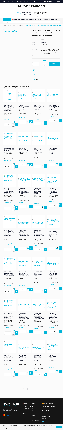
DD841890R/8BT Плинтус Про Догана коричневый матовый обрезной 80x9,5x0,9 (39, 106)
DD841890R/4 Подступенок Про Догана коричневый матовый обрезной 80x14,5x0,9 (54, 106)
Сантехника (25, 415)
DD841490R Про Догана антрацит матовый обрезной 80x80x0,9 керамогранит (9, 316)
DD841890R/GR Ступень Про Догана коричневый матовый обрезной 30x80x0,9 (24, 106)
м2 (44, 61)
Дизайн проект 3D (36, 417)
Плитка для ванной (27, 406)
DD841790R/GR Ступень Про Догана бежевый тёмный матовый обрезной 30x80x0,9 (24, 149)
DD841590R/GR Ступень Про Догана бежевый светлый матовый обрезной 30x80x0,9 (24, 233)
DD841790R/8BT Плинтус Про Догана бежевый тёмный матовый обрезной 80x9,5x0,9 (39, 149)
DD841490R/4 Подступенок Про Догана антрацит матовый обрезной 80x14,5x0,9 (53, 274)
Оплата (34, 403)
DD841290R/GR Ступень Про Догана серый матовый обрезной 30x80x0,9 (24, 358)
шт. (44, 63)
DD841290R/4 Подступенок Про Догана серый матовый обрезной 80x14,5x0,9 (53, 358)
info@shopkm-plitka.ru (38, 16)
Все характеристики (36, 55)
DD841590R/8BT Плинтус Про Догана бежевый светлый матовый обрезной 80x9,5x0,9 (39, 233)
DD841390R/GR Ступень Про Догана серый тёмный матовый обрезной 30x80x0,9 (24, 316)
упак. (44, 65)
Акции (25, 403)
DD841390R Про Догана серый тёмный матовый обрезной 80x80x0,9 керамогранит (9, 358)
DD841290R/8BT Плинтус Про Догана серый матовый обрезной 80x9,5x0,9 (38, 358)
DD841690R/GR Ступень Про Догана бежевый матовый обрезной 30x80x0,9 (24, 191)
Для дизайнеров (35, 420)
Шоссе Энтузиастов (49, 403)
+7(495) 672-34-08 (26, 12)
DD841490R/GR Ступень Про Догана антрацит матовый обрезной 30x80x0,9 (24, 274)
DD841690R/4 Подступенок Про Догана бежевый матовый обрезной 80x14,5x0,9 (53, 191)
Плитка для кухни (26, 408)
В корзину (55, 63)
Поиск (59, 22)
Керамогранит (26, 411)
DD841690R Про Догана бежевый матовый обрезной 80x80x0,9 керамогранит (9, 233)
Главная (4, 25)
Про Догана (20, 25)
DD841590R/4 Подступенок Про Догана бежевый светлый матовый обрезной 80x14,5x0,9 (53, 233)
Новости (34, 415)
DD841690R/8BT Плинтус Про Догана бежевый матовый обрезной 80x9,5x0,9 (38, 191)
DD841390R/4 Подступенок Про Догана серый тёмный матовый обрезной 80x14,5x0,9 (53, 317)
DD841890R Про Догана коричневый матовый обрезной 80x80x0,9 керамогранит (9, 149)
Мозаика (24, 413)
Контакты (34, 408)
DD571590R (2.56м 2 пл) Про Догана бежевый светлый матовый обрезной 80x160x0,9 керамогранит (9, 107)
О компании (34, 413)
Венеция (14, 25)
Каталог (9, 25)
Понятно (59, 426)
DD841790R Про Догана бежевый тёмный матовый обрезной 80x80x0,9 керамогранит (9, 191)
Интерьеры (34, 410)
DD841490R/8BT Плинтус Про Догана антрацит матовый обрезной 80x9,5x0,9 (38, 274)
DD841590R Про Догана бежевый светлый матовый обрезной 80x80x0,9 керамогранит (9, 274)
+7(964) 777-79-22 (26, 14)
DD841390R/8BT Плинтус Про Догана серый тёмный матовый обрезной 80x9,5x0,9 (39, 316)
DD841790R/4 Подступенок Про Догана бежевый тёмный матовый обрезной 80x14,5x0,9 (53, 150)
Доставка (34, 406)
